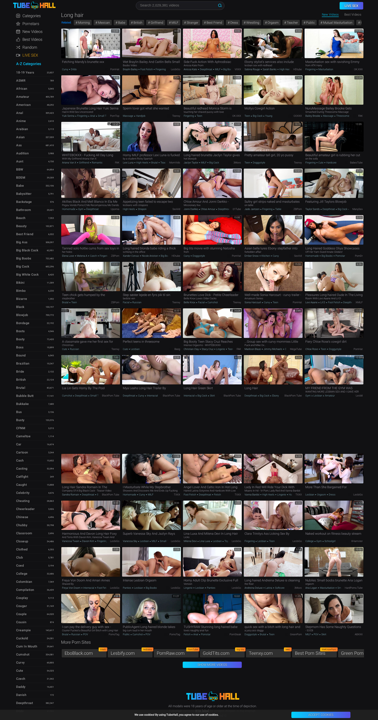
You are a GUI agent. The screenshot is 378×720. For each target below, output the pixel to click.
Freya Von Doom (71, 587)
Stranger (192, 22)
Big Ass (22, 242)
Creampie (23, 630)
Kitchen (266, 255)
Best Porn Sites (315, 652)
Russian (136, 302)
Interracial (152, 395)
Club (19, 557)
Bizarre (21, 299)
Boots (20, 331)
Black (20, 307)
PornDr (359, 255)
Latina (269, 587)
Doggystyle (258, 162)
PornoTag (114, 634)
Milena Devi (190, 541)
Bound (21, 355)
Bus (19, 412)
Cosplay (22, 598)
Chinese (22, 517)
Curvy (65, 69)
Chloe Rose (312, 349)
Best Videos (32, 39)
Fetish (217, 494)
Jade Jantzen (252, 209)
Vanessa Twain (71, 541)
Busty (20, 420)
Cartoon (22, 452)
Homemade (69, 209)
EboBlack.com (85, 652)
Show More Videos (212, 665)
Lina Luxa (205, 541)
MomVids (174, 162)
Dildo (73, 69)
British (137, 22)
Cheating (23, 501)
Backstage (24, 202)
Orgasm (273, 22)
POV (85, 634)
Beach (21, 218)
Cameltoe (23, 436)
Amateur (329, 395)
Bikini (20, 282)
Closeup (22, 541)
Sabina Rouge (252, 69)
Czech (93, 255)
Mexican (103, 22)
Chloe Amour (208, 209)
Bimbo (21, 291)
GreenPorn (296, 634)
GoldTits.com (223, 652)
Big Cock (257, 115)
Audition (22, 153)
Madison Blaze (253, 349)
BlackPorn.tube (110, 395)
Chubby (21, 525)
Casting (22, 468)
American (23, 105)
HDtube (297, 69)
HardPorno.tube (354, 587)
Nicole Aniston (149, 255)
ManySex (357, 209)
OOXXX (298, 115)
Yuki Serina (68, 115)
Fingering (160, 69)
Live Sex (30, 55)
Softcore (279, 587)
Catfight (22, 476)
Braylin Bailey (130, 69)
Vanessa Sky (130, 541)
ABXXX (359, 634)
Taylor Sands (312, 209)
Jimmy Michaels (273, 349)
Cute (321, 162)
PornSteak (235, 634)
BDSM (20, 177)
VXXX (238, 69)
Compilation (25, 590)
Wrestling (252, 22)
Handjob (140, 115)
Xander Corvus (131, 255)
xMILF (359, 302)
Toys (227, 541)
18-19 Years (25, 72)
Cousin (21, 622)
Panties (127, 587)
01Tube (237, 209)
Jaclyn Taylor (191, 162)
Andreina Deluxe (254, 587)
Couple (21, 614)
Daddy (21, 687)
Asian (20, 137)
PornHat (114, 69)
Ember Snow (252, 255)
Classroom (24, 533)
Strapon (141, 209)
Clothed (22, 549)
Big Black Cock (27, 250)
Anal (93, 115)
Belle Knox (190, 302)
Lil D (323, 302)
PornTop (114, 115)
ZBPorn (298, 209)
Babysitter (24, 194)
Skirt (212, 395)
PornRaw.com (177, 652)
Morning (83, 22)
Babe (121, 22)
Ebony (275, 395)
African (21, 88)
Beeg (177, 349)
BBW (19, 169)
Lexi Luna (128, 162)
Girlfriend (156, 22)
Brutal (154, 162)
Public (310, 22)
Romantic (97, 162)
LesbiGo (175, 69)
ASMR (20, 80)
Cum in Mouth (26, 646)
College (309, 541)
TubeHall (34, 5)
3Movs (237, 162)
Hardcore (331, 162)
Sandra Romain (71, 494)
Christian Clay (191, 349)
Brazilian (23, 363)
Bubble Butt (25, 396)
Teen (199, 115)
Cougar (21, 606)
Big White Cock (27, 274)
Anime (21, 121)
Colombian (24, 582)
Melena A (82, 255)
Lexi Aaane (311, 302)
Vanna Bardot (252, 494)
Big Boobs (228, 69)
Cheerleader (25, 509)
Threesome (342, 115)
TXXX (177, 494)
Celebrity (23, 493)
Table (278, 209)
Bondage (23, 323)
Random (29, 47)
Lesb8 (359, 395)
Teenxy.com (269, 652)
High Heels (285, 69)
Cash (20, 460)
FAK (360, 115)
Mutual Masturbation (337, 22)
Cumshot (212, 302)
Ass (19, 145)
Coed (20, 565)
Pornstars (30, 23)
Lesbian (135, 349)
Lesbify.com (131, 652)
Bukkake (22, 404)
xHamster (357, 541)
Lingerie (221, 349)
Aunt (19, 161)
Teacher (292, 22)
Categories (31, 15)
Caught (21, 485)
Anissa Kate (191, 69)
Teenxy (176, 115)
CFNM (20, 428)
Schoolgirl (329, 541)
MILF (174, 22)
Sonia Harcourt (253, 302)
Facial (126, 302)
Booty (20, 339)
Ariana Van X (69, 162)
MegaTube (296, 349)
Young (268, 115)
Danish (21, 695)
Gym (81, 209)
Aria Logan (311, 587)
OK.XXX (358, 69)
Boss (19, 347)
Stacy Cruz (207, 349)
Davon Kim (88, 541)
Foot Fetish (146, 69)
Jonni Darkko (191, 209)
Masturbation (325, 69)
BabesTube (356, 162)
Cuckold (22, 638)
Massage (128, 115)
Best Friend (214, 22)
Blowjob (22, 315)
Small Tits (103, 115)
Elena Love (68, 255)
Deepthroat (206, 69)
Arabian (22, 129)
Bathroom (23, 210)
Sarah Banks (269, 69)
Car (18, 444)
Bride (20, 371)
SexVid (176, 209)
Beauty (21, 226)
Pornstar (340, 255)
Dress (234, 22)
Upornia (115, 209)
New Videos (330, 14)
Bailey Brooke (313, 115)
